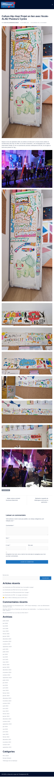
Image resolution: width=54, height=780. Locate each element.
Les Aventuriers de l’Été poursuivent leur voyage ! (16, 592)
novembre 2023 (7, 700)
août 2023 (5, 706)
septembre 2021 (7, 747)
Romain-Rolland (7, 758)
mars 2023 (6, 711)
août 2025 (5, 649)
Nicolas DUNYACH (8, 605)
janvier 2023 (6, 716)
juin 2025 (5, 654)
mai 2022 (5, 729)
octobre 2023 (6, 703)
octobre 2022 (6, 721)
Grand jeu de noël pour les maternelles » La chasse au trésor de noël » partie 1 (26, 609)
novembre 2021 (7, 742)
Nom (7, 538)
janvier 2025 (6, 667)
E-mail (8, 545)
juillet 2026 (6, 620)
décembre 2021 (7, 739)
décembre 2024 (7, 669)
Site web (30, 545)
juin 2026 (5, 623)
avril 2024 (5, 688)
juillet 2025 (6, 651)
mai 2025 (5, 657)
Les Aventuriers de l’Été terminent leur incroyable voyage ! (18, 587)
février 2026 (6, 633)
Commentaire (10, 525)
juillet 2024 (6, 680)
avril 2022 (5, 731)
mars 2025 (6, 662)
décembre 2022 (7, 719)
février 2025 (6, 664)
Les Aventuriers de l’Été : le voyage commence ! (15, 595)
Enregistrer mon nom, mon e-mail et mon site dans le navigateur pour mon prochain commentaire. (26, 555)
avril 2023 (5, 708)
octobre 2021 (6, 744)
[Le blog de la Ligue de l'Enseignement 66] (8, 4)
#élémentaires (5, 490)
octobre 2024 (6, 675)
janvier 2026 (6, 636)
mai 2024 (5, 685)
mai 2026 (5, 626)
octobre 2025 (6, 644)
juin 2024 (5, 682)
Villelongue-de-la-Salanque (38, 22)
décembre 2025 (7, 639)
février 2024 (6, 693)
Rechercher (6, 575)
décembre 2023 (7, 698)
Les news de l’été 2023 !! (21, 612)
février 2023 (6, 713)
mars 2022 (6, 734)
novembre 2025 (7, 641)
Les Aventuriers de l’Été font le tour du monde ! (15, 590)
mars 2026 (6, 631)
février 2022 (6, 737)
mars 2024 (6, 690)
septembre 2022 (7, 724)
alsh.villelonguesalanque (11, 22)
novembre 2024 (7, 672)
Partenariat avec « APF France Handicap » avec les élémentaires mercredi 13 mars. (26, 606)
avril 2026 (5, 628)
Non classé (6, 755)
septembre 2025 (7, 646)
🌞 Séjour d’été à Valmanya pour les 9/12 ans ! (15, 597)
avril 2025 (5, 659)
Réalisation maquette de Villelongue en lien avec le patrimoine (41, 500)
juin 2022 (5, 726)
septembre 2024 (7, 677)
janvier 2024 (6, 695)
